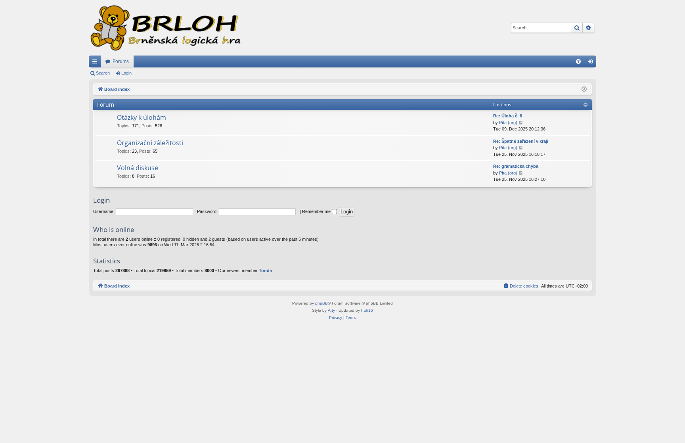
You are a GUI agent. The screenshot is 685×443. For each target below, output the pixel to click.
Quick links (96, 63)
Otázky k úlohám (141, 117)
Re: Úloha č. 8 (507, 115)
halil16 (367, 310)
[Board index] (165, 28)
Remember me (317, 211)
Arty (331, 310)
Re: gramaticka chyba (515, 166)
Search (103, 73)
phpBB (321, 303)
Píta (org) (508, 122)
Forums (121, 61)
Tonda (265, 270)
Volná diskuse (137, 167)
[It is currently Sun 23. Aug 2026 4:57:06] (584, 89)
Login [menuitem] (591, 63)
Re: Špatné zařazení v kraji (520, 141)
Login (126, 73)
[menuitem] (578, 61)
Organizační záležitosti (150, 142)
